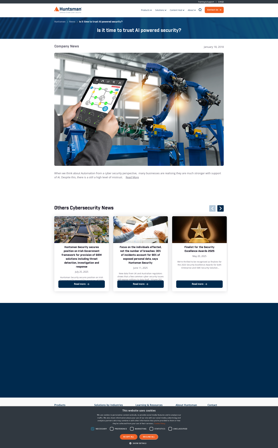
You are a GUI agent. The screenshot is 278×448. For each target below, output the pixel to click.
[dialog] (139, 427)
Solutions (159, 10)
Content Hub (176, 10)
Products (145, 10)
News (72, 22)
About (191, 10)
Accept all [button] (128, 437)
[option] (81, 253)
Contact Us (212, 10)
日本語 (221, 2)
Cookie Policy (159, 423)
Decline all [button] (149, 437)
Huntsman (59, 22)
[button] (138, 443)
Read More (132, 177)
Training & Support (206, 2)
